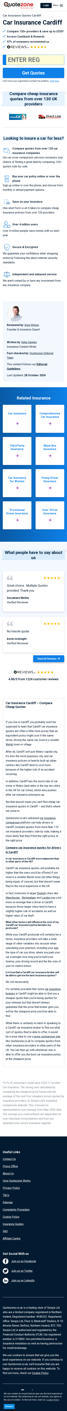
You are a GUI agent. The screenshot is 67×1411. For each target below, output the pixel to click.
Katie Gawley (29, 342)
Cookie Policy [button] (52, 1400)
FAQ (5, 1231)
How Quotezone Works (17, 1180)
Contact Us (9, 1159)
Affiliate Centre (11, 1238)
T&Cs (6, 1195)
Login (46, 5)
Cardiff (13, 852)
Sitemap (8, 1202)
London (46, 897)
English (41, 893)
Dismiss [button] (9, 1406)
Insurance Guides (13, 1224)
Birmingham (29, 897)
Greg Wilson (31, 325)
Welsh (9, 744)
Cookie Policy (11, 1216)
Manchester (13, 897)
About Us (8, 1173)
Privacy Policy (11, 1188)
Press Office (10, 1166)
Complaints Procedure (16, 1209)
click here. (54, 81)
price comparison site (47, 1036)
